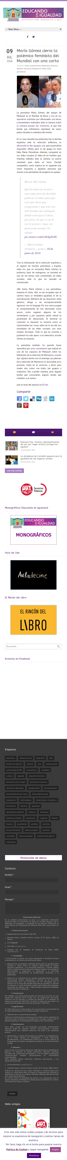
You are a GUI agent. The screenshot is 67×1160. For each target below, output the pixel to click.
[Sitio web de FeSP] (33, 497)
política (34, 824)
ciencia (30, 764)
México (55, 818)
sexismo (46, 830)
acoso (27, 65)
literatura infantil (13, 818)
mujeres (43, 818)
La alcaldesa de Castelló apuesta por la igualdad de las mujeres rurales (41, 457)
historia (23, 806)
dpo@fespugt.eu (13, 951)
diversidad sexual (40, 794)
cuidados (45, 770)
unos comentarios (39, 348)
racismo (46, 824)
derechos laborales (15, 788)
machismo (28, 68)
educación (11, 800)
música (9, 824)
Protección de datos (33, 858)
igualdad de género (15, 812)
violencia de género (46, 836)
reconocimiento (13, 830)
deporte (20, 68)
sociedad (10, 836)
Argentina (40, 758)
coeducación (51, 764)
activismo (10, 758)
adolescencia (26, 758)
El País (45, 384)
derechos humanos (38, 782)
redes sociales (31, 830)
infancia (32, 812)
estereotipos (25, 800)
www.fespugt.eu (20, 946)
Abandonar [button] (34, 1155)
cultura (9, 776)
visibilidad (10, 842)
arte (51, 758)
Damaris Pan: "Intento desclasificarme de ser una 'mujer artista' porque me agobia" (39, 444)
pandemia (22, 824)
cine (39, 764)
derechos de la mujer (15, 782)
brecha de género (14, 764)
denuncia (54, 65)
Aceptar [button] (55, 1149)
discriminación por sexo (16, 794)
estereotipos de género (46, 800)
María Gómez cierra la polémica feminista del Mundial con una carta (38, 55)
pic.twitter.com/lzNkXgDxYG (41, 237)
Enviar (12, 1094)
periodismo (21, 71)
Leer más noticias (14, 470)
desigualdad (34, 788)
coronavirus (31, 770)
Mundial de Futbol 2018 (41, 68)
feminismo (11, 806)
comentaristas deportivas (40, 65)
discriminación (50, 788)
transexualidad (26, 836)
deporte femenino (37, 776)
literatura (44, 812)
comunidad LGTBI (14, 770)
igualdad (36, 806)
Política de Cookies (17, 1149)
